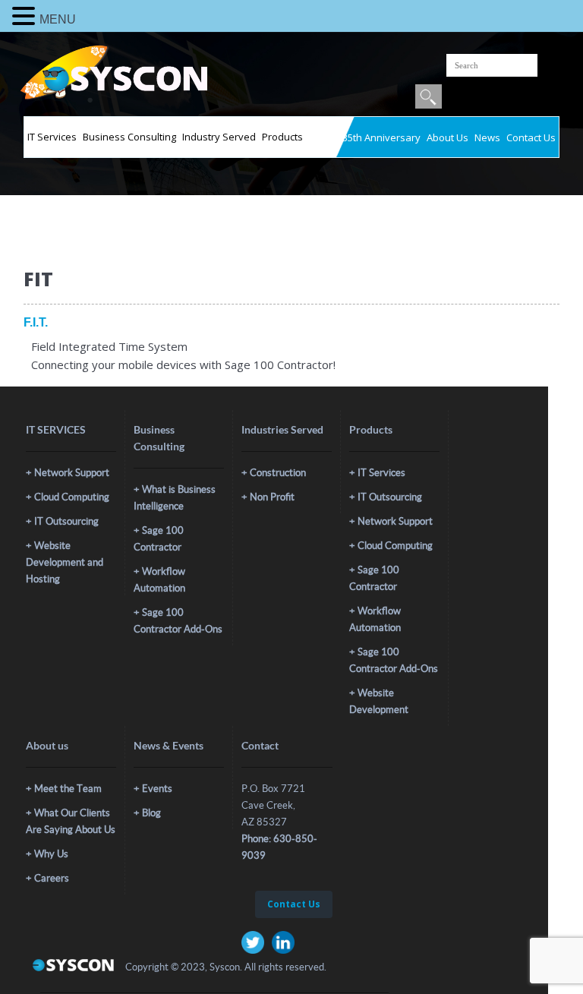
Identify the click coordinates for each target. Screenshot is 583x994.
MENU (57, 19)
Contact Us (531, 137)
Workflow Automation (159, 580)
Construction (278, 472)
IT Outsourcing (66, 521)
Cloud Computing (71, 497)
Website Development (378, 701)
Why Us (51, 854)
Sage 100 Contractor (159, 539)
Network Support (71, 472)
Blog (151, 813)
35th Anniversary (381, 137)
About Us (447, 137)
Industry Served (219, 137)
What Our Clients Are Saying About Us (70, 821)
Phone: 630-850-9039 (279, 847)
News (487, 137)
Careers (51, 878)
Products (282, 137)
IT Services (52, 137)
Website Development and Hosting (64, 562)
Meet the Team (68, 788)
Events (157, 788)
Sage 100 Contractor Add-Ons (178, 621)
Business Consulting (129, 137)
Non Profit (272, 497)
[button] (25, 16)
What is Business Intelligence (175, 498)
